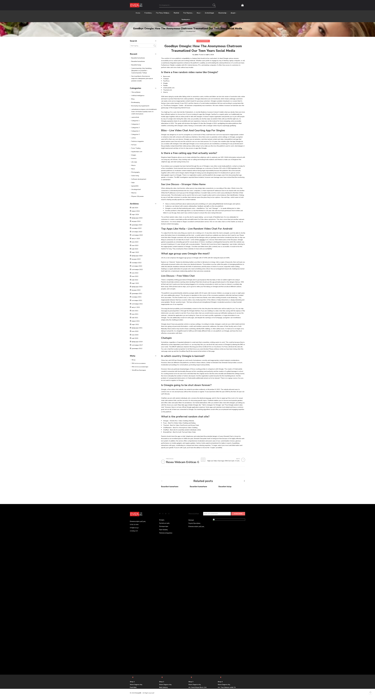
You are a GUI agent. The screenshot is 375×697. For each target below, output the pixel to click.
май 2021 (135, 318)
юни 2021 (135, 314)
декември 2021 (137, 293)
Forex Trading (135, 148)
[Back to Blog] (203, 460)
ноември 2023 (137, 228)
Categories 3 (135, 128)
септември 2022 (137, 269)
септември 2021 (137, 304)
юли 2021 (135, 311)
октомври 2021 (137, 300)
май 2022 (135, 280)
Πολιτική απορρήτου (165, 533)
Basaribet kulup (225, 487)
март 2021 (135, 324)
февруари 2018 (137, 342)
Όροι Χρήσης (163, 530)
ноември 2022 (137, 263)
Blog (132, 99)
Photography (135, 172)
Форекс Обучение (137, 196)
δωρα (233, 13)
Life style (134, 162)
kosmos (133, 158)
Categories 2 (135, 124)
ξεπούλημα (209, 13)
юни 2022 (135, 276)
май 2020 (135, 338)
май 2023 (135, 249)
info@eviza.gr (134, 528)
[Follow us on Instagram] (168, 513)
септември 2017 (137, 345)
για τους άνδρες (162, 13)
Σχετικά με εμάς (164, 523)
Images (133, 155)
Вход (133, 360)
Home (138, 13)
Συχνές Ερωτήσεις (194, 523)
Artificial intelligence (137, 95)
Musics (133, 165)
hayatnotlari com (136, 152)
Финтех (133, 193)
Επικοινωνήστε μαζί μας (196, 526)
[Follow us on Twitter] (159, 513)
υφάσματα (185, 20)
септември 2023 (137, 235)
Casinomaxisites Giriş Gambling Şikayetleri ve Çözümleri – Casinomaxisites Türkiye (141, 70)
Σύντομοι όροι (163, 526)
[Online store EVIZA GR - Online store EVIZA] (136, 5)
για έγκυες (188, 13)
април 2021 (136, 321)
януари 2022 (136, 290)
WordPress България (139, 370)
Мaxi (199, 13)
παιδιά (176, 13)
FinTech (133, 145)
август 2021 (136, 307)
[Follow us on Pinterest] (165, 513)
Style (133, 183)
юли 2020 (135, 331)
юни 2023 (135, 245)
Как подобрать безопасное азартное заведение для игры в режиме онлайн (142, 78)
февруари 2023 (137, 256)
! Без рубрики (135, 92)
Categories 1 (135, 121)
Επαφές (161, 520)
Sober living (135, 176)
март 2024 (135, 214)
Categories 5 (135, 134)
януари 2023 (136, 259)
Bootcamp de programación (140, 106)
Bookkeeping (135, 102)
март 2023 (135, 252)
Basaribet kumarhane (169, 487)
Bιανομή (191, 520)
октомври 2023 (137, 232)
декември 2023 (137, 225)
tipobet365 (134, 186)
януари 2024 (136, 221)
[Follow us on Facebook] (162, 513)
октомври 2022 (137, 266)
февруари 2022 (137, 287)
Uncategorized (190, 31)
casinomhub (135, 117)
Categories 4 (135, 131)
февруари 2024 (137, 218)
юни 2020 (135, 335)
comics (133, 138)
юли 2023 (135, 242)
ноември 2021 (137, 297)
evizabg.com (134, 531)
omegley (202, 240)
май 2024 (135, 208)
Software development (138, 179)
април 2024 (136, 211)
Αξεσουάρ (222, 13)
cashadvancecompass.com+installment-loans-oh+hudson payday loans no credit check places (144, 111)
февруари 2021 (137, 328)
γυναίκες (148, 13)
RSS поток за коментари (140, 367)
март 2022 (135, 283)
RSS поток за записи (139, 363)
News (133, 169)
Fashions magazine (137, 141)
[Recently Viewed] (370, 692)
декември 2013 (137, 348)
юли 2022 (135, 273)
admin (196, 55)
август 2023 (136, 238)
